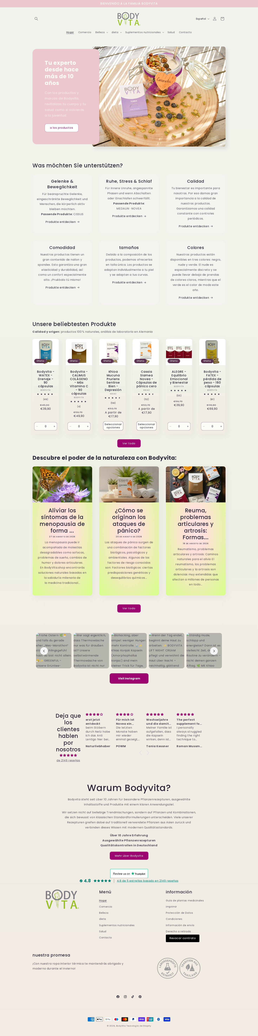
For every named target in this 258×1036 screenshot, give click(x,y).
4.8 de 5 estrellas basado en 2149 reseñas (147, 881)
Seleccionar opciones (113, 425)
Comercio (105, 906)
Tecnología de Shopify (138, 1025)
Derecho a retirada (178, 931)
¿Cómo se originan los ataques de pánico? (129, 520)
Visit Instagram (129, 678)
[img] (68, 755)
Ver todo (129, 443)
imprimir (171, 906)
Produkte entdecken (60, 222)
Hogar (103, 900)
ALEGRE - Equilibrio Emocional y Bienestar (179, 377)
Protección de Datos (179, 913)
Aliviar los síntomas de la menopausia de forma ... (62, 520)
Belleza (103, 913)
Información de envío (180, 925)
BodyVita (121, 1025)
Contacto (105, 937)
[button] (36, 19)
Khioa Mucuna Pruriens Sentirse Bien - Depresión (113, 381)
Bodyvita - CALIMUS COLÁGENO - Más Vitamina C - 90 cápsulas (79, 383)
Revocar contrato (182, 938)
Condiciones (174, 919)
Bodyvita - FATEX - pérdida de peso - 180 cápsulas (212, 379)
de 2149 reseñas (68, 760)
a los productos (61, 128)
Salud (102, 931)
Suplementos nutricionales (117, 925)
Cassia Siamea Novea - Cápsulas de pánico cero (146, 379)
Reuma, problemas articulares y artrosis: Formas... (195, 524)
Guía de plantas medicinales (185, 900)
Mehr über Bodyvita (129, 856)
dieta (102, 919)
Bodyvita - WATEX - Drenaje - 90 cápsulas (45, 379)
